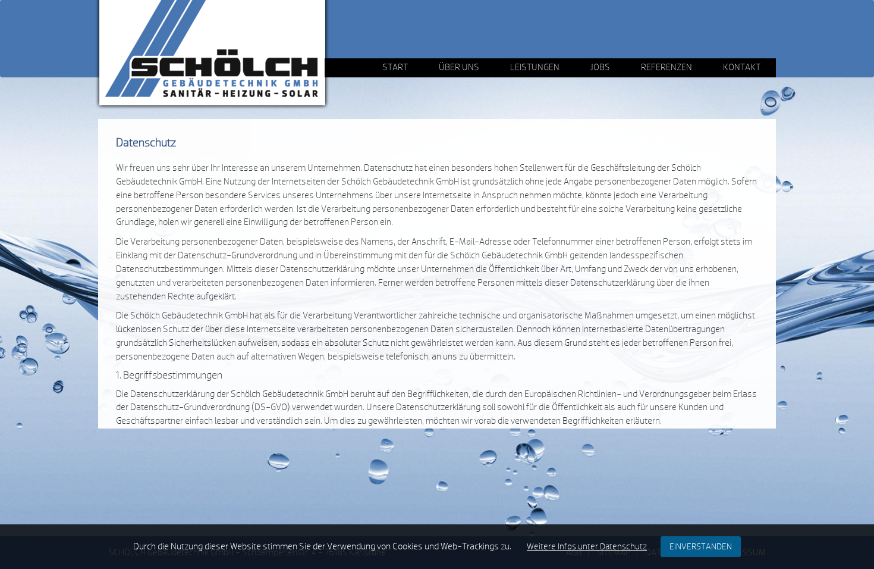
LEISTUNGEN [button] (534, 68)
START (395, 68)
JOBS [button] (600, 68)
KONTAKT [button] (741, 68)
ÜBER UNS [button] (459, 68)
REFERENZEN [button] (666, 68)
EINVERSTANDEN (700, 546)
